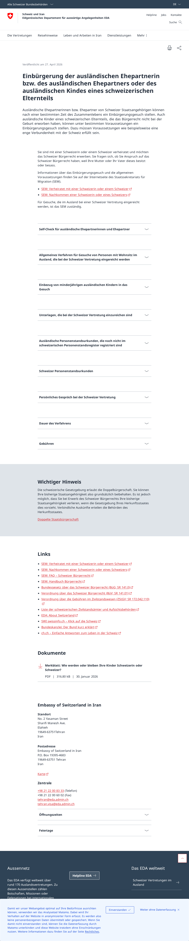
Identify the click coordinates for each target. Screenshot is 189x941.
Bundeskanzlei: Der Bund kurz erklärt (67, 627)
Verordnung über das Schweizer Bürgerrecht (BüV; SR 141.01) (85, 593)
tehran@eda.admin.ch (53, 799)
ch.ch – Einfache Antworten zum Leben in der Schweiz (79, 633)
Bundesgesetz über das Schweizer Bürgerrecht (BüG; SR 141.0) (85, 587)
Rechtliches (92, 931)
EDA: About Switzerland (58, 615)
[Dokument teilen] (179, 48)
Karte (41, 774)
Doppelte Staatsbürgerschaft (58, 519)
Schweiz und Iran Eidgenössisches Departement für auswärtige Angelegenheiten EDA (65, 15)
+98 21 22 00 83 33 (51, 791)
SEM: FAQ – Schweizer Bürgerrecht (65, 575)
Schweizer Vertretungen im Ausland (152, 882)
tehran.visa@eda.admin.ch (56, 804)
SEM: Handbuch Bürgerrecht (61, 581)
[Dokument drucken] (169, 48)
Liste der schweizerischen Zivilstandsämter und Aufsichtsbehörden (88, 609)
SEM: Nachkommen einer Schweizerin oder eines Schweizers (84, 195)
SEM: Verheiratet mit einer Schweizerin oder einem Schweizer (85, 189)
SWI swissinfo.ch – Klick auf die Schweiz (69, 621)
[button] (19, 35)
